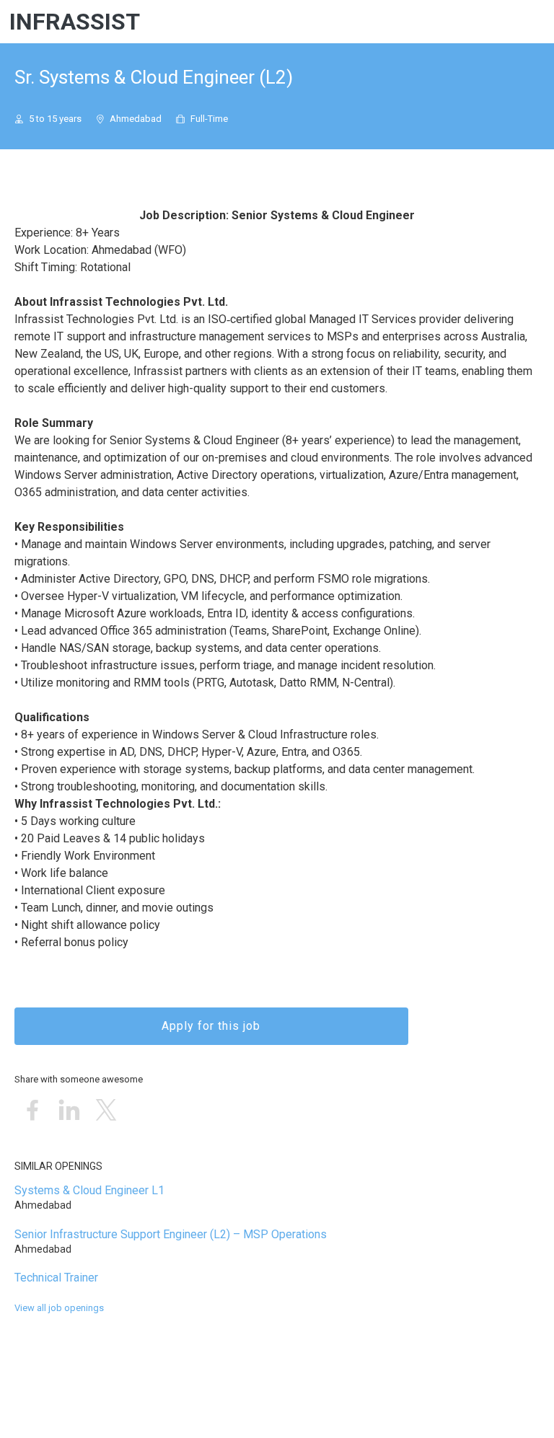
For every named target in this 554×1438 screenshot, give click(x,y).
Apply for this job (211, 1026)
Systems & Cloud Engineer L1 (89, 1190)
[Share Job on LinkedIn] (69, 1111)
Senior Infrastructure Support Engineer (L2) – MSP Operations (170, 1234)
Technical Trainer (56, 1277)
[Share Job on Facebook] (32, 1111)
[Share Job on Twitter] (106, 1111)
